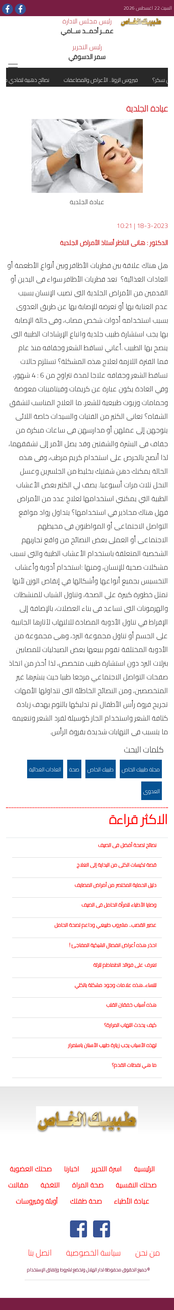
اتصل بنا (40, 1252)
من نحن (147, 1252)
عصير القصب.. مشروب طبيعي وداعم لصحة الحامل (106, 925)
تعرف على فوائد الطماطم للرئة (125, 964)
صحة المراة (88, 1184)
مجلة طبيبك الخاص (141, 769)
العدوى (151, 791)
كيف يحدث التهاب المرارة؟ (130, 1025)
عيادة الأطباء (131, 1201)
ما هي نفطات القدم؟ (134, 1065)
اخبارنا (71, 1168)
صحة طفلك (86, 1201)
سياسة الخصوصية (93, 1252)
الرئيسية (143, 1168)
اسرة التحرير (106, 1168)
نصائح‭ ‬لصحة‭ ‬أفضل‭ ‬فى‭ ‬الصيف (127, 845)
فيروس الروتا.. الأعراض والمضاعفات (107, 80)
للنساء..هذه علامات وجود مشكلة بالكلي (116, 985)
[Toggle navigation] (13, 67)
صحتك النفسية (136, 1184)
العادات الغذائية (45, 769)
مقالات (18, 1184)
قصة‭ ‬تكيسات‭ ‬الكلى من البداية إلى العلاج (117, 864)
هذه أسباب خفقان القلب (131, 1004)
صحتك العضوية (31, 1168)
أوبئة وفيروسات (37, 1201)
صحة (74, 769)
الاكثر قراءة (138, 819)
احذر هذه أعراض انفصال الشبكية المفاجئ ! (113, 945)
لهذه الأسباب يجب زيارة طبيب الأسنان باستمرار (112, 1045)
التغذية (50, 1184)
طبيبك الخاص (100, 769)
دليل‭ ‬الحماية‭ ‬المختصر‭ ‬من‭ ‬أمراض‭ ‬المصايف (115, 885)
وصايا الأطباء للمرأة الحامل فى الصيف (119, 904)
